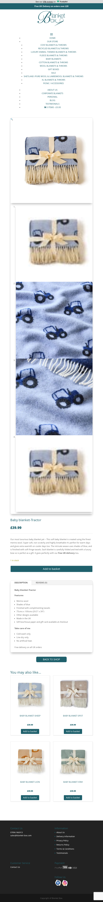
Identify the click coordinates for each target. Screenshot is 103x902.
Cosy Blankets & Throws (54, 45)
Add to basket (51, 569)
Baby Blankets (53, 59)
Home (52, 38)
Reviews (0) (41, 582)
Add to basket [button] (30, 731)
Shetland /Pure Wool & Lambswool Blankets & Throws (53, 76)
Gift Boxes (53, 69)
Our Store (52, 41)
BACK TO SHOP (51, 659)
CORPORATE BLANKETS (52, 93)
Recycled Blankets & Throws (53, 48)
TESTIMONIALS (52, 103)
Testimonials (62, 853)
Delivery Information (65, 836)
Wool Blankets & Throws (53, 65)
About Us (52, 89)
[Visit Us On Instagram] (64, 885)
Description (21, 582)
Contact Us (15, 867)
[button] (11, 119)
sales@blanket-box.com (21, 835)
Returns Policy (62, 844)
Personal (52, 96)
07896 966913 (16, 832)
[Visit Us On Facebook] (58, 885)
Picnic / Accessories (53, 83)
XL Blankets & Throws (53, 79)
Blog (52, 100)
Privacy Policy (62, 840)
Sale (53, 72)
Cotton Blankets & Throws (53, 62)
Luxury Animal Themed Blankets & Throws (53, 52)
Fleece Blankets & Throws (53, 55)
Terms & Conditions (65, 849)
